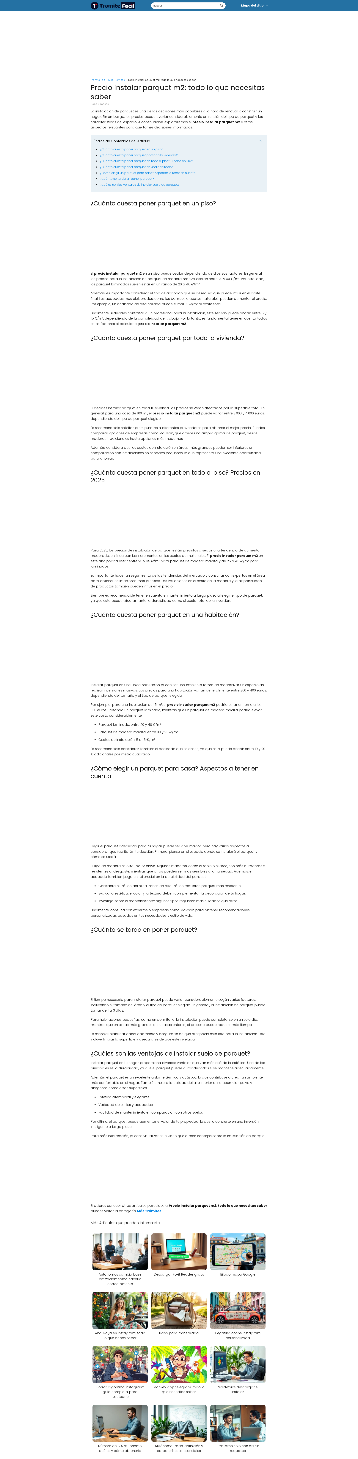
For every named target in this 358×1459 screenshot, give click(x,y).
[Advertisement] (179, 43)
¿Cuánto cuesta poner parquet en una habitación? (137, 167)
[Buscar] (221, 5)
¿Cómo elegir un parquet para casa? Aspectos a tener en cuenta (148, 173)
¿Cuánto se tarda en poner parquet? (127, 179)
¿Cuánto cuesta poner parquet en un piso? (131, 149)
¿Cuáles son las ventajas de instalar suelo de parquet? (140, 185)
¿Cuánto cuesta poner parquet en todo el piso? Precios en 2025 (147, 161)
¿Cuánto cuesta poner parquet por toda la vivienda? (139, 155)
